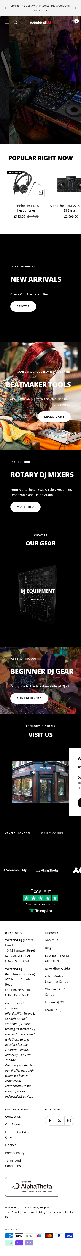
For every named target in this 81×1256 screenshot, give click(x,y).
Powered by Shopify (37, 1207)
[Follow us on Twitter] (59, 1120)
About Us (51, 940)
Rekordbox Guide (57, 968)
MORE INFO (25, 122)
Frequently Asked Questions (17, 1134)
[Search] (15, 22)
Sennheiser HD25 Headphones (26, 208)
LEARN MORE (54, 416)
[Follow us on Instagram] (69, 1120)
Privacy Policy (14, 1153)
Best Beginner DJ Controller (57, 958)
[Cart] (73, 22)
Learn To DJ (53, 1010)
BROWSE (23, 306)
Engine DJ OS (54, 1002)
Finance (10, 1145)
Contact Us (13, 1116)
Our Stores (13, 1124)
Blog (48, 948)
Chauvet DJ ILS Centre (55, 991)
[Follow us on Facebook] (50, 1120)
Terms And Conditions (13, 1163)
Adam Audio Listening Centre (57, 978)
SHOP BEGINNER (29, 698)
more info (25, 507)
